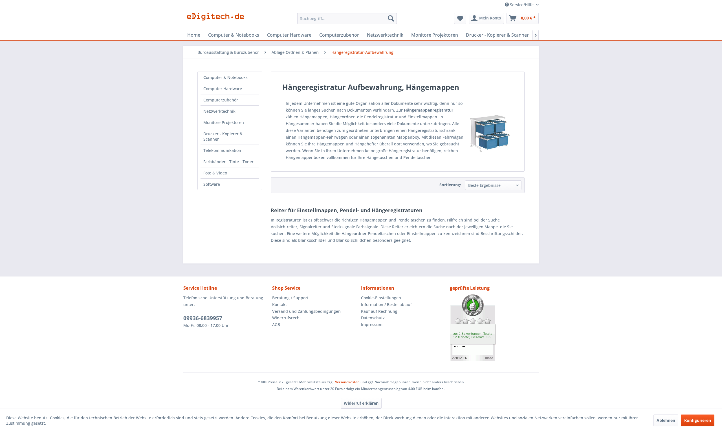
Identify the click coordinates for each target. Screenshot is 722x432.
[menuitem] (347, 18)
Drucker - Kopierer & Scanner (223, 136)
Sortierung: (450, 184)
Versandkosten (347, 382)
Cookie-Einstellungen (381, 297)
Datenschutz (373, 317)
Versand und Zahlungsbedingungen (306, 311)
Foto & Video (215, 173)
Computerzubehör (220, 100)
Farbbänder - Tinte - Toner (228, 161)
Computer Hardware (222, 88)
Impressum (371, 324)
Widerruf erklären (361, 403)
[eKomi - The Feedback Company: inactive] (494, 327)
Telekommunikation (222, 150)
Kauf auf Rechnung (379, 311)
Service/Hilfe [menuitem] (522, 4)
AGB (276, 324)
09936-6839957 (202, 318)
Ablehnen (666, 420)
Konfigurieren (697, 420)
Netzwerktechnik (219, 111)
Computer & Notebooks (225, 77)
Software (211, 184)
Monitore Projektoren (223, 122)
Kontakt (279, 304)
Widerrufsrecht (286, 317)
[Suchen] (391, 18)
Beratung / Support (290, 297)
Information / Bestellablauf (386, 304)
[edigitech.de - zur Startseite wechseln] (217, 20)
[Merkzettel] (460, 18)
